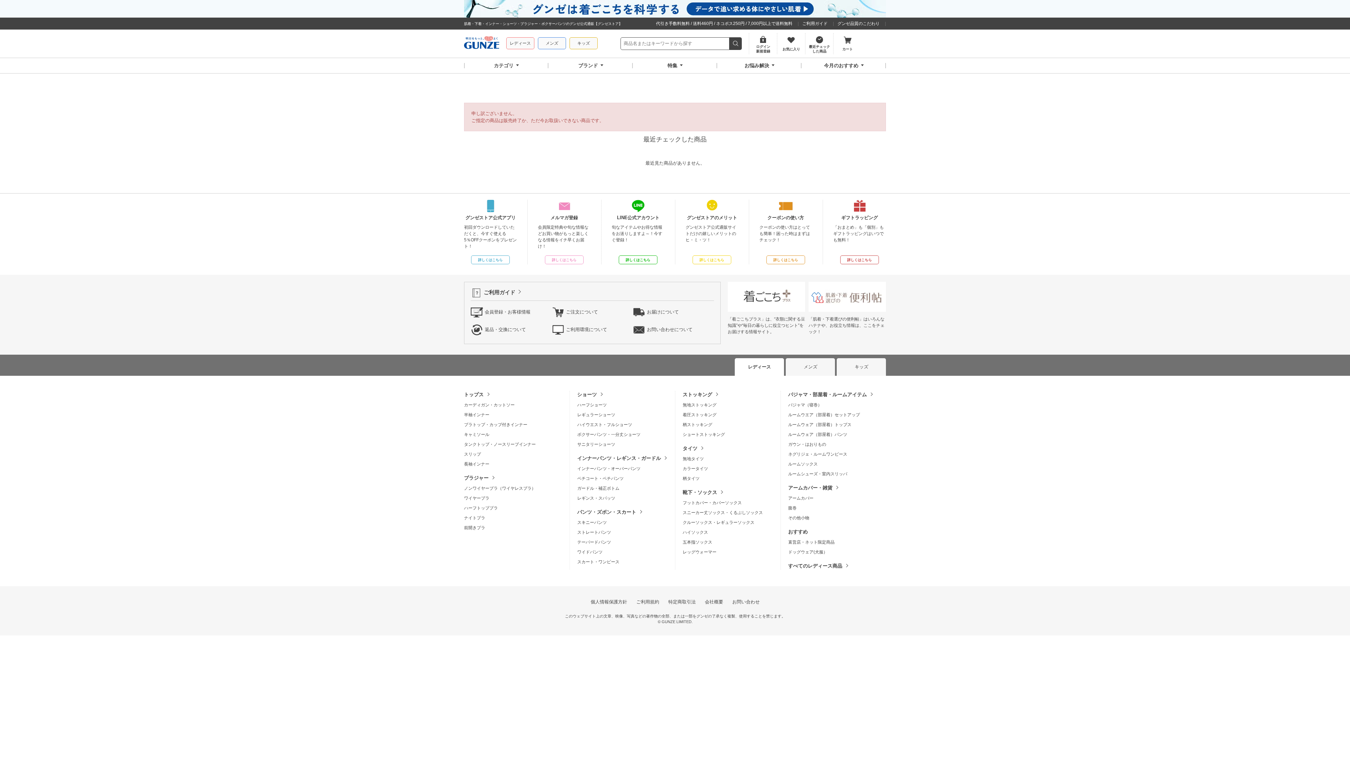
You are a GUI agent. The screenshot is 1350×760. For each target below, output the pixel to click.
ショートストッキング (704, 434)
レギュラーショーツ (596, 414)
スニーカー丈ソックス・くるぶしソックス (723, 512)
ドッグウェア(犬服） (808, 552)
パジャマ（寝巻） (805, 405)
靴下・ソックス (700, 492)
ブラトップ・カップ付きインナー (495, 424)
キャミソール (476, 434)
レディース (520, 43)
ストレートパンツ (594, 532)
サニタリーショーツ (596, 444)
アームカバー (801, 498)
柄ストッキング (697, 424)
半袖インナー (476, 414)
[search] (735, 43)
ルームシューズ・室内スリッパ (817, 473)
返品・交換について (505, 329)
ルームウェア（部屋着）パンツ (817, 434)
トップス (474, 394)
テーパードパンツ (594, 542)
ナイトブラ (474, 517)
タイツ (690, 448)
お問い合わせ (746, 601)
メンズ (552, 43)
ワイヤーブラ (476, 498)
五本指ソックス (697, 542)
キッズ (583, 43)
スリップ (472, 454)
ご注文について (582, 312)
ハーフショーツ (592, 405)
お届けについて (663, 312)
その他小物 (798, 517)
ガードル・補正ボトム (598, 488)
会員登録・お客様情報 (508, 312)
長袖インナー (476, 464)
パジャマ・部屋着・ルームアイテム (827, 394)
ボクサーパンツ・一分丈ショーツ (609, 434)
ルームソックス (803, 464)
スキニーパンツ (592, 522)
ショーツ (587, 394)
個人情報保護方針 (609, 601)
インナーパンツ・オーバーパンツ (609, 468)
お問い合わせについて (670, 329)
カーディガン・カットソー (489, 405)
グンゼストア (481, 44)
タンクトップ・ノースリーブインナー (500, 444)
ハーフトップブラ (481, 508)
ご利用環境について (586, 329)
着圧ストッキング (699, 414)
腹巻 (792, 508)
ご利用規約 (647, 601)
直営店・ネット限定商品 (811, 542)
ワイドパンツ (590, 552)
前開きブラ (474, 527)
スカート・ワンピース (598, 561)
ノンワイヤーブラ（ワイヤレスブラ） (500, 488)
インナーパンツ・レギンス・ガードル (619, 458)
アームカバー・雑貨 (810, 487)
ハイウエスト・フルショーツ (604, 424)
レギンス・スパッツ (596, 498)
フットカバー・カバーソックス (712, 502)
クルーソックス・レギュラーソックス (718, 522)
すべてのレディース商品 (815, 566)
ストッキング (697, 394)
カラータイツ (695, 468)
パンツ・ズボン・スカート (606, 512)
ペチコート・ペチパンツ (600, 478)
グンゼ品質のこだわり (858, 23)
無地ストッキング (699, 405)
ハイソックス (695, 532)
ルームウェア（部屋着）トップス (819, 424)
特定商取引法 (682, 601)
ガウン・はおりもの (807, 444)
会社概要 (714, 601)
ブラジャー (476, 478)
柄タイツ (691, 478)
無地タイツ (693, 458)
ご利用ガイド (815, 23)
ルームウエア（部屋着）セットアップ (824, 414)
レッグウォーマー (699, 552)
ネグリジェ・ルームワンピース (817, 454)
